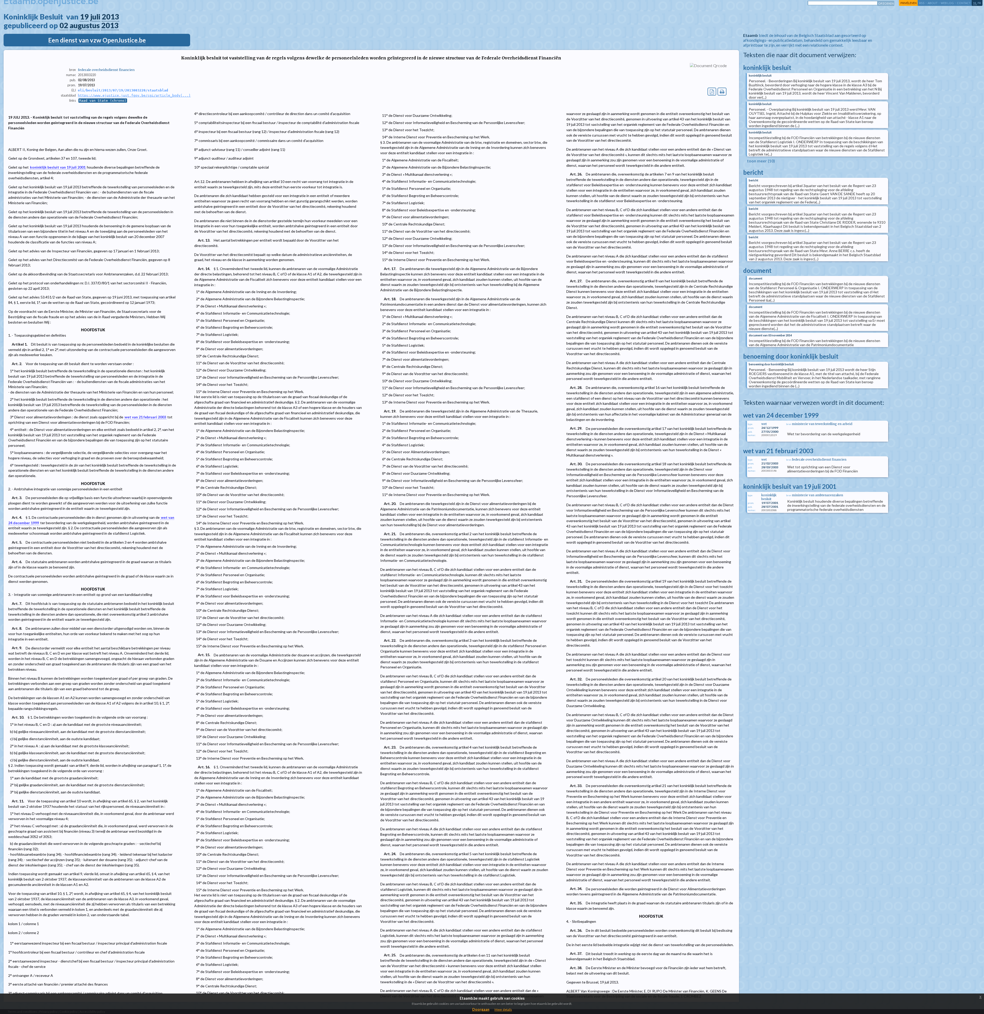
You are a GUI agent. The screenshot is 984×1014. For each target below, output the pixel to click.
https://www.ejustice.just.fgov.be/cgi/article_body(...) (134, 95)
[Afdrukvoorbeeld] (721, 92)
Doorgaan (480, 1009)
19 (84, 16)
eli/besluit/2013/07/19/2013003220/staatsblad (123, 90)
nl (975, 3)
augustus (85, 25)
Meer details (503, 1009)
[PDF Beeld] (712, 92)
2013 (110, 16)
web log (947, 3)
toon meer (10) (761, 160)
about (933, 3)
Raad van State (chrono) (102, 100)
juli (95, 16)
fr (979, 3)
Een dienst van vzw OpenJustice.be (97, 40)
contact (964, 3)
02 (63, 25)
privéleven (908, 3)
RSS (922, 3)
